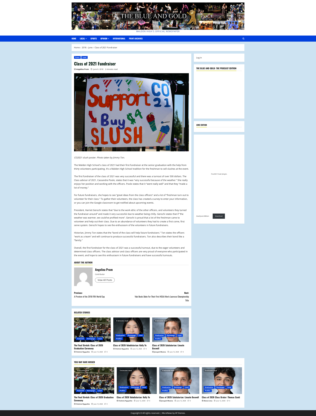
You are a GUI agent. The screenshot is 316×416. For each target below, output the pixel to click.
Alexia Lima (208, 401)
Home (74, 38)
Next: (162, 296)
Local (82, 38)
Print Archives (136, 38)
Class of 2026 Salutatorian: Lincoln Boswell (168, 347)
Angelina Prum (82, 69)
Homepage (91, 339)
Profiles (119, 339)
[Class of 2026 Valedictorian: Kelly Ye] (131, 329)
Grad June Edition (202, 216)
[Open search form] (243, 38)
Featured (80, 339)
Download (219, 216)
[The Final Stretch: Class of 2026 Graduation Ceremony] (92, 329)
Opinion (103, 38)
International (119, 38)
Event (77, 57)
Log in (199, 57)
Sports (93, 38)
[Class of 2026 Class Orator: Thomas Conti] (222, 380)
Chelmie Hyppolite (83, 352)
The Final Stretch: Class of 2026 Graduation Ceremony (88, 347)
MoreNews (167, 413)
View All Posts (105, 279)
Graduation (120, 335)
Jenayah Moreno (160, 352)
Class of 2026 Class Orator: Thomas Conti (221, 397)
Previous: (89, 294)
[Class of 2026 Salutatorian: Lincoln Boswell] (170, 329)
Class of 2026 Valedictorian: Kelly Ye (129, 345)
